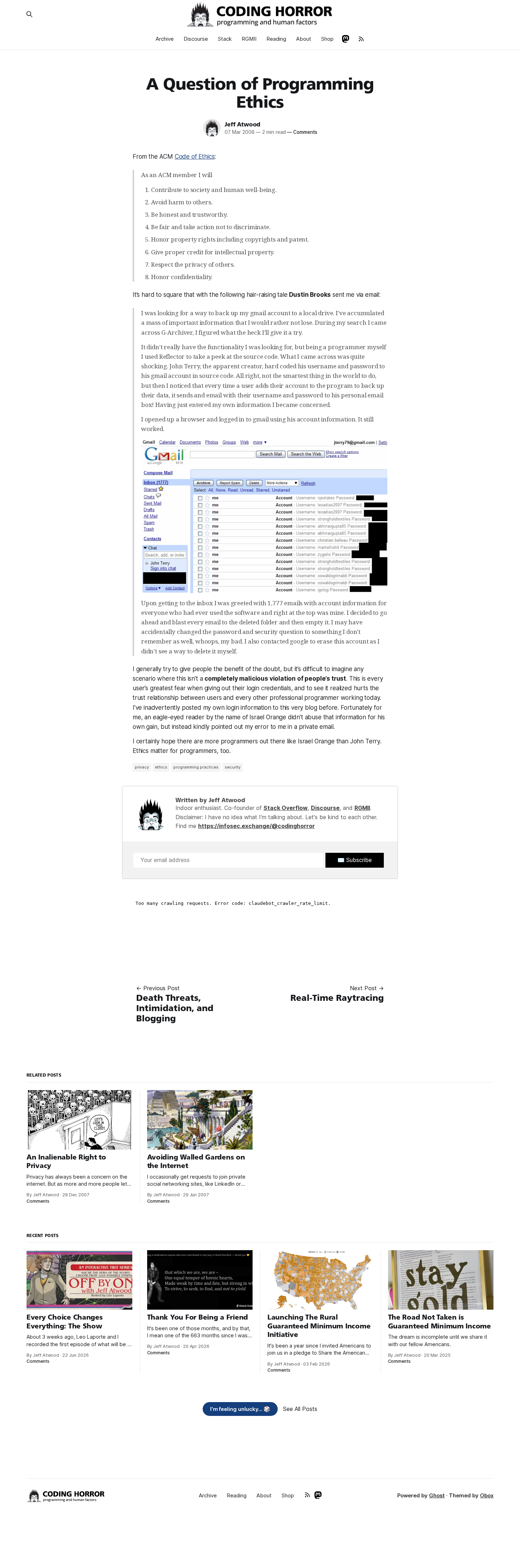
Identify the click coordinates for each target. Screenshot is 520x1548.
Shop (327, 38)
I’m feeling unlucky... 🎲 (240, 1409)
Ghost (437, 1495)
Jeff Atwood (242, 124)
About (303, 38)
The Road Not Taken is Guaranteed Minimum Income (439, 1321)
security (233, 767)
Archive (165, 38)
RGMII (249, 38)
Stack (225, 38)
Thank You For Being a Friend (197, 1317)
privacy (142, 767)
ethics (161, 767)
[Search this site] (29, 14)
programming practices (196, 767)
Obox (486, 1495)
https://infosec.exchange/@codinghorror (256, 825)
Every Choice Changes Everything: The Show (65, 1321)
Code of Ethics (195, 156)
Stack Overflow (286, 807)
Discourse (196, 38)
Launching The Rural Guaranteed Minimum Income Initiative (318, 1326)
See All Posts (300, 1408)
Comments (302, 132)
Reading (276, 38)
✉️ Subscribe (354, 859)
